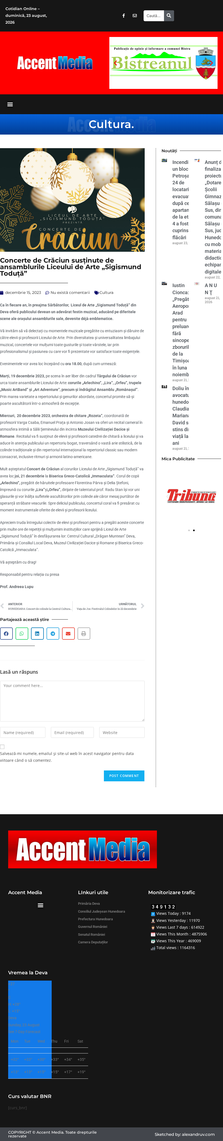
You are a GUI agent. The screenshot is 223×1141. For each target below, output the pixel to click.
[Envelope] (135, 16)
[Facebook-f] (123, 16)
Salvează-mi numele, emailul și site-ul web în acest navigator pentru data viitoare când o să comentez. (67, 757)
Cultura (110, 124)
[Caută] (169, 15)
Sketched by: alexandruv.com (185, 1134)
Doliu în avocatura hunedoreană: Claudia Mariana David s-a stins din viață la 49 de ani (187, 415)
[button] (115, 63)
